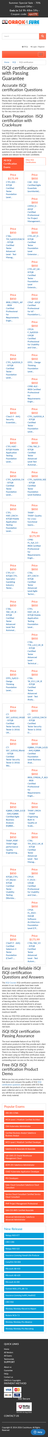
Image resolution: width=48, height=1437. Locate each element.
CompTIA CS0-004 (13, 1262)
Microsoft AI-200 (12, 1282)
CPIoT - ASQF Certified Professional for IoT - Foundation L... (34, 308)
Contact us (8, 1377)
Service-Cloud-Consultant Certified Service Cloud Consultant (22, 1196)
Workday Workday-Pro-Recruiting (19, 1329)
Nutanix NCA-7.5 (12, 1315)
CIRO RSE (9, 1302)
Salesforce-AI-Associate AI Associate (20, 1149)
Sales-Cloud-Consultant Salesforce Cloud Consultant (22, 1186)
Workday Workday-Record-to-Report (20, 1309)
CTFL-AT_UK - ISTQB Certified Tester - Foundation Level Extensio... (34, 278)
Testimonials (9, 1359)
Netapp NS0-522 (12, 1249)
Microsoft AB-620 (12, 1275)
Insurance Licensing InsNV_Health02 (20, 1295)
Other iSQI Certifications (31, 161)
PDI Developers (11, 1178)
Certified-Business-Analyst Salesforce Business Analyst (20, 1134)
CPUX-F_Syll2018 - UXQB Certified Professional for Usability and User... (33, 338)
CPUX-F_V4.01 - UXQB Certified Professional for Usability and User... (33, 886)
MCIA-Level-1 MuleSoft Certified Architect (22, 1120)
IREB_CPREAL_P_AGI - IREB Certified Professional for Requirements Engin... (38, 786)
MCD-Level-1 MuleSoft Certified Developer (23, 1142)
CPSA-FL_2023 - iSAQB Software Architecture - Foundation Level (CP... (34, 919)
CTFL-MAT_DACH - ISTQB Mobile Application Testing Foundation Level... (12, 522)
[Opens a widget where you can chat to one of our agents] (38, 1432)
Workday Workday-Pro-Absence (18, 1322)
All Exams (8, 1356)
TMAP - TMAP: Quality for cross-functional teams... (35, 519)
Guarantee (8, 1371)
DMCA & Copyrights (12, 1381)
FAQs (25, 47)
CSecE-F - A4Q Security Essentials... (13, 419)
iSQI (14, 62)
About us (7, 1367)
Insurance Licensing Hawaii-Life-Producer (22, 1255)
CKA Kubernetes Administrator (18, 1126)
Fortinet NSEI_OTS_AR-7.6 (16, 1289)
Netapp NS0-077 (12, 1235)
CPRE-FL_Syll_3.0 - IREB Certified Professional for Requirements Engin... (34, 549)
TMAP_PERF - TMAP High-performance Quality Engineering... (12, 847)
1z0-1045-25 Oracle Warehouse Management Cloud (18, 1157)
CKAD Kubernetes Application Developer (22, 1172)
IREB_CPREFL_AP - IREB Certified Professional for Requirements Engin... (14, 311)
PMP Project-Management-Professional (21, 1204)
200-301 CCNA (11, 1113)
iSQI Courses (11, 983)
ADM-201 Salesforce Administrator (19, 1165)
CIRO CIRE (9, 1242)
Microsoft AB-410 (12, 1269)
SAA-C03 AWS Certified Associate (19, 1210)
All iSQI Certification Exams (10, 164)
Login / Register (38, 47)
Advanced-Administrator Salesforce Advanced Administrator (19, 1218)
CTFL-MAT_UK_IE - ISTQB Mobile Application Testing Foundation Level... (34, 618)
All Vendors (8, 1353)
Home (6, 62)
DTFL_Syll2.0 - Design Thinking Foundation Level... (12, 684)
